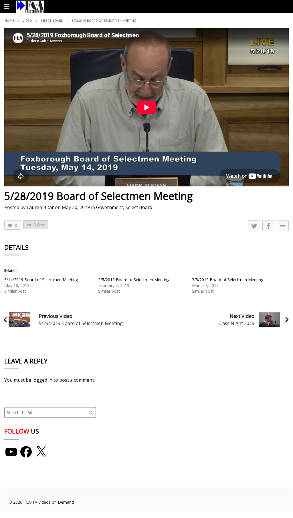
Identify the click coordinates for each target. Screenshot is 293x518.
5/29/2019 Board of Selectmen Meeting (81, 323)
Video (27, 20)
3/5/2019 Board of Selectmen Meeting (227, 279)
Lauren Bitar (40, 207)
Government (109, 207)
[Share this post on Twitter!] (254, 225)
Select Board (52, 20)
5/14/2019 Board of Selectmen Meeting (41, 279)
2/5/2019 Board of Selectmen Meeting (133, 279)
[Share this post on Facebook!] (268, 225)
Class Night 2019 (236, 323)
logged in (42, 380)
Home (9, 20)
